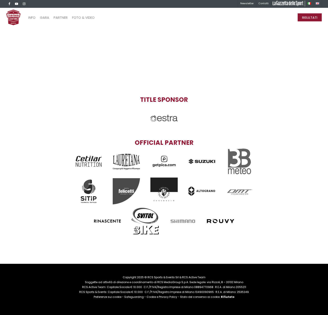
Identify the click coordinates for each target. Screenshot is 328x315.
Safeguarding (134, 297)
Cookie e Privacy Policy (162, 297)
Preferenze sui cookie (107, 297)
